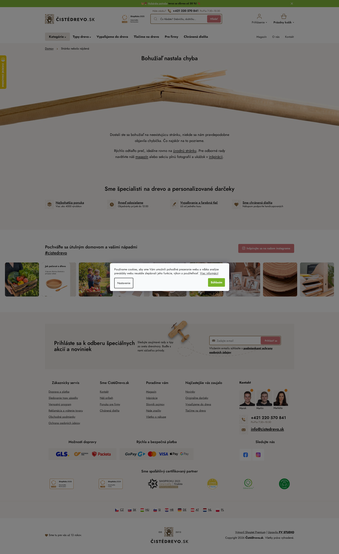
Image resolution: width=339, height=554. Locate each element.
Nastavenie (123, 283)
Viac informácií (209, 273)
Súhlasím (216, 282)
